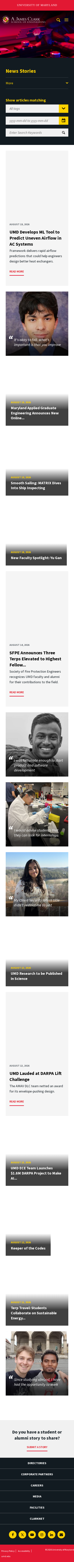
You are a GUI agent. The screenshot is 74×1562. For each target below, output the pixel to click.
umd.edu (5, 1556)
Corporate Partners (37, 1474)
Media (37, 1496)
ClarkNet (37, 1518)
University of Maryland (37, 5)
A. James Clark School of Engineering (24, 14)
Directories (37, 1463)
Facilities (37, 1507)
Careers (37, 1485)
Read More (16, 271)
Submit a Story (37, 1447)
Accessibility (24, 1551)
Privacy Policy (8, 1551)
